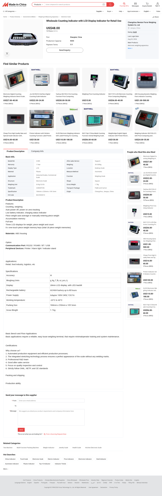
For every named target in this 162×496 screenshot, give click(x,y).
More (129, 48)
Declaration (103, 487)
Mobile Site (129, 480)
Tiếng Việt (131, 482)
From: (14, 401)
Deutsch (77, 482)
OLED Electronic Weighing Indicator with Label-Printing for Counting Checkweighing (150, 289)
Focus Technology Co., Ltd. (67, 487)
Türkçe (124, 482)
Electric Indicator (53, 459)
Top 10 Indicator (44, 464)
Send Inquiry (64, 50)
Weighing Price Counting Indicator (149, 207)
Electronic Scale (38, 459)
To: (16, 406)
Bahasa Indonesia (142, 482)
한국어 (99, 482)
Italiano (70, 482)
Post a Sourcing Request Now (55, 434)
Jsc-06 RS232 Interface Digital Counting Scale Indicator (150, 174)
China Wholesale (72, 480)
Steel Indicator (101, 459)
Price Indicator (69, 459)
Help (120, 11)
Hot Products (27, 480)
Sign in (157, 6)
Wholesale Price (84, 480)
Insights (136, 480)
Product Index (119, 480)
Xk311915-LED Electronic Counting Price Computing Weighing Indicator (150, 223)
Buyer (109, 11)
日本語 (105, 482)
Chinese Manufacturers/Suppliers (55, 480)
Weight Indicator (48, 448)
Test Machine (7, 448)
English (29, 482)
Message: (13, 411)
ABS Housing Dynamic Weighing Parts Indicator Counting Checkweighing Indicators (149, 240)
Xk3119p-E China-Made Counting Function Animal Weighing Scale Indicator (150, 306)
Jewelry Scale (63, 448)
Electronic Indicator (85, 459)
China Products (38, 480)
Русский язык (61, 482)
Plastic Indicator (28, 464)
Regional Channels (107, 480)
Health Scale (76, 448)
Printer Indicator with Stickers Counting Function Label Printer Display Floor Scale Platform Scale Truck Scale (150, 273)
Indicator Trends (60, 464)
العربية (93, 482)
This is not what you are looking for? (30, 434)
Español (36, 482)
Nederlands (85, 482)
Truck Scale (24, 459)
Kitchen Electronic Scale (93, 448)
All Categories (10, 11)
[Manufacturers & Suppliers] (14, 4)
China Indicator (10, 459)
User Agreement (93, 487)
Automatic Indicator (12, 464)
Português (44, 482)
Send (21, 430)
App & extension (132, 11)
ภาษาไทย (117, 482)
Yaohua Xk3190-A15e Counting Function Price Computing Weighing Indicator (150, 190)
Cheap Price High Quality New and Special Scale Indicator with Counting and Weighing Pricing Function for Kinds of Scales (150, 256)
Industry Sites (95, 480)
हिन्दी (110, 482)
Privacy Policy (114, 487)
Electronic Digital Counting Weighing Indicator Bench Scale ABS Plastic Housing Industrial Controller (150, 157)
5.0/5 (135, 32)
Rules (158, 11)
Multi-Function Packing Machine (28, 448)
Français (52, 482)
